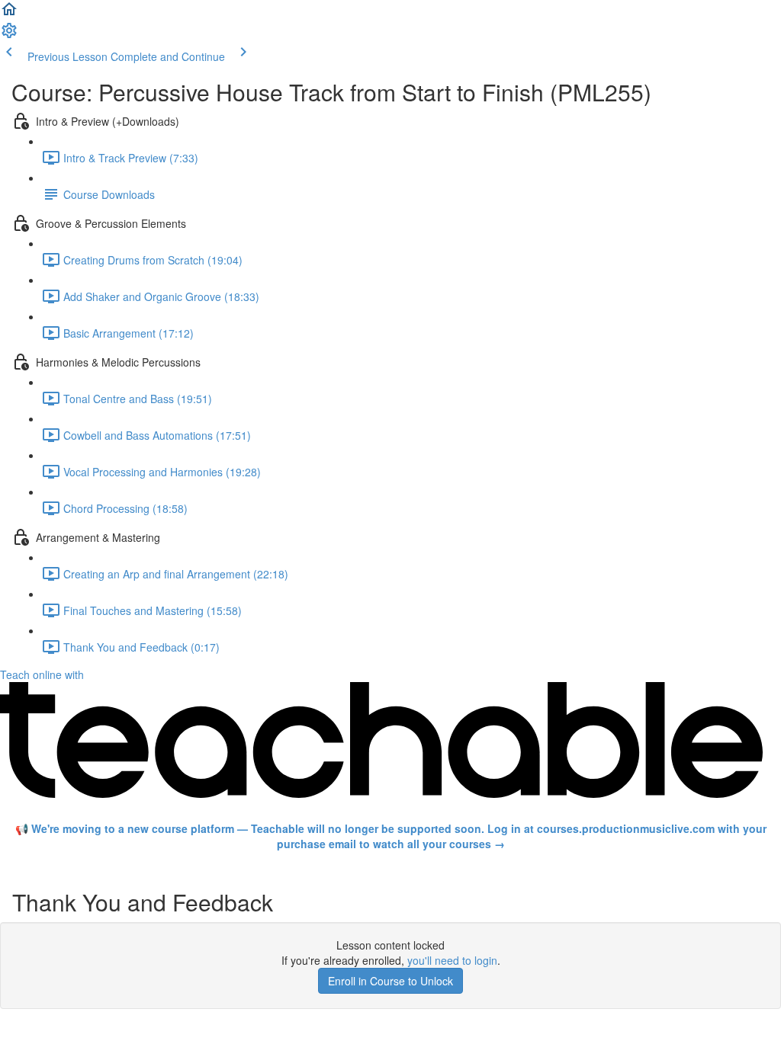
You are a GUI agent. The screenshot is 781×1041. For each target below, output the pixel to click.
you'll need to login (452, 960)
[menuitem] (9, 35)
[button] (9, 13)
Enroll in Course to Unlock (390, 980)
